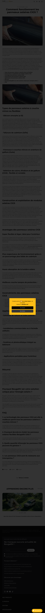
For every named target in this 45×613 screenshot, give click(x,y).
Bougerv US (25, 304)
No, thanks (22, 311)
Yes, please (22, 307)
